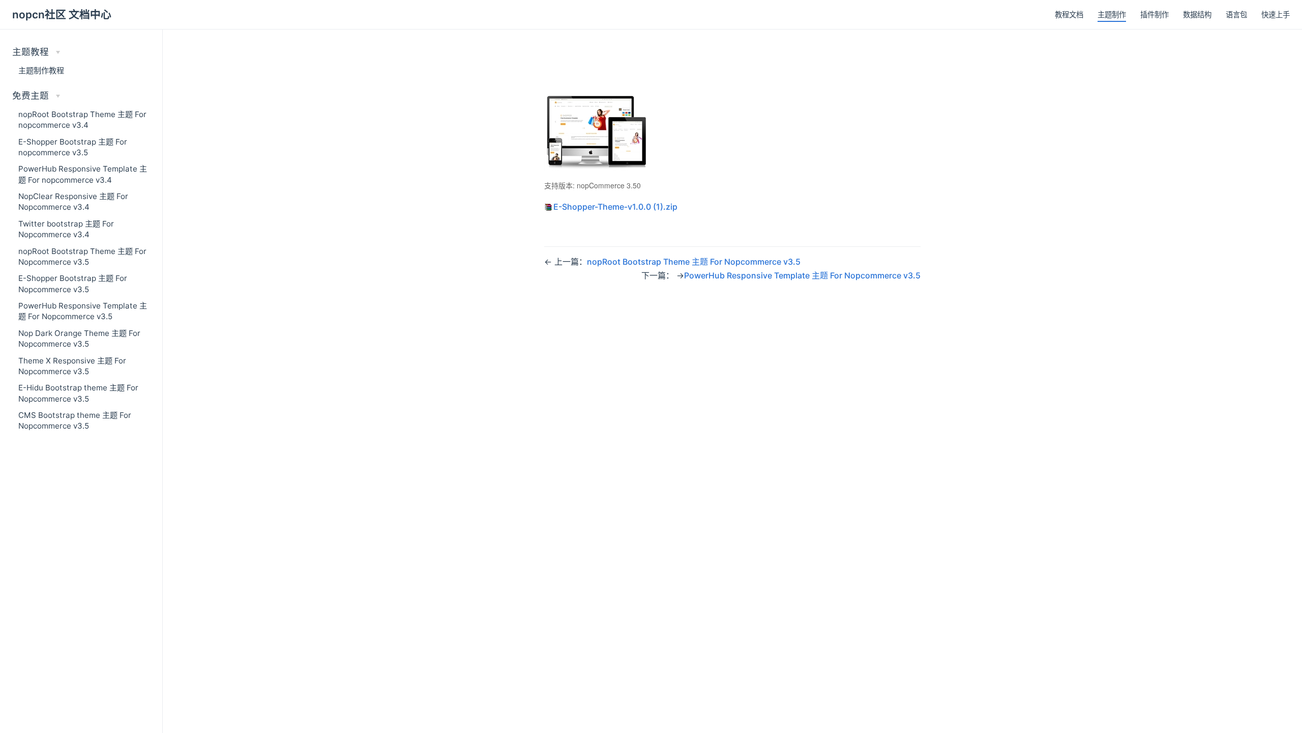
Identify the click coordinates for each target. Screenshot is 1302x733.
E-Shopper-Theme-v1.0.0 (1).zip (615, 207)
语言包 (1236, 14)
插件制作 (1154, 14)
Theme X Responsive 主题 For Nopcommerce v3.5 (72, 366)
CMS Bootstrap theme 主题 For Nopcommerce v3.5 (74, 420)
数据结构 (1197, 14)
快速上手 (1275, 14)
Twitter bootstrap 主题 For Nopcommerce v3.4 (66, 229)
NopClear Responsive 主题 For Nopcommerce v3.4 (73, 201)
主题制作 (1112, 14)
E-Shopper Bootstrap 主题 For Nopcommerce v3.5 (72, 283)
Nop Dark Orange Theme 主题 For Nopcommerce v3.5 (79, 338)
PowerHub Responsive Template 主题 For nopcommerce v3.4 (82, 174)
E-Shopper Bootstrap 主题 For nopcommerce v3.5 (72, 147)
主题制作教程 (41, 70)
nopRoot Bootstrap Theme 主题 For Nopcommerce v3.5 (82, 256)
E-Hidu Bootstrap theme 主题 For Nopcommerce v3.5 (78, 393)
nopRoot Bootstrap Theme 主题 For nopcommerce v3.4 (82, 119)
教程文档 (1069, 14)
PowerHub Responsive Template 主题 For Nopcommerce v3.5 (82, 311)
